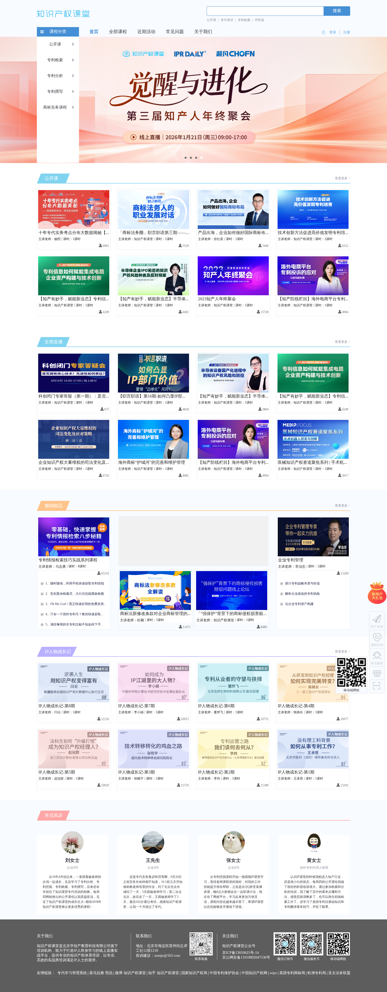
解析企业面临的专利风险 (302, 594)
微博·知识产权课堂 (130, 973)
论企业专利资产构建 (299, 604)
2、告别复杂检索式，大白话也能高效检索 (75, 594)
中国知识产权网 (254, 973)
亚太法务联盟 (339, 973)
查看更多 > (342, 178)
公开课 (211, 20)
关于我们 (203, 31)
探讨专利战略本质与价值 (302, 583)
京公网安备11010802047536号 (246, 958)
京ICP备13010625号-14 (240, 953)
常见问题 (175, 31)
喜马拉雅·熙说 (101, 973)
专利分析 (55, 76)
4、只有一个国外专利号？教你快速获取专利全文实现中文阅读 (76, 614)
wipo (273, 973)
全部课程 (118, 31)
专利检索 (244, 20)
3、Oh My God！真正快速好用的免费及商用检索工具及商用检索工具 (76, 604)
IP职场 (259, 20)
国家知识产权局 (194, 973)
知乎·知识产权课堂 (163, 973)
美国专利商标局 (292, 973)
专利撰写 (55, 92)
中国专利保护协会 (224, 973)
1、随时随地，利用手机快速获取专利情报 (75, 583)
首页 (94, 31)
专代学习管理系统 (72, 973)
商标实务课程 (55, 107)
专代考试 (227, 20)
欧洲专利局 (316, 973)
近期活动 (146, 31)
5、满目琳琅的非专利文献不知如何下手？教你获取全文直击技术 (76, 624)
